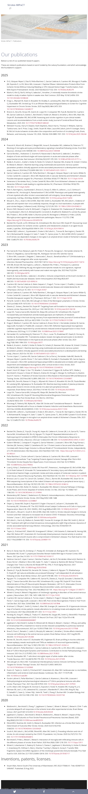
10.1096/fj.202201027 (69, 509)
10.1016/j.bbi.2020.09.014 (68, 576)
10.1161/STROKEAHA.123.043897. (59, 378)
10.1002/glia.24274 (21, 273)
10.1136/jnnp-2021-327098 (76, 476)
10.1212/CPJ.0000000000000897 (23, 620)
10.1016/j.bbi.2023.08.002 (65, 389)
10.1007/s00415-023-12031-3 (54, 170)
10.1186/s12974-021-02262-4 (56, 645)
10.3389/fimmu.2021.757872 (48, 653)
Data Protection (16, 789)
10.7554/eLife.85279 (66, 90)
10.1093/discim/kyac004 (46, 517)
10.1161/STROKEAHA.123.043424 (44, 303)
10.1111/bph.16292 (22, 187)
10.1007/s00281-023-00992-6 (25, 281)
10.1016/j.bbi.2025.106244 (76, 134)
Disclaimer (5, 789)
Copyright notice (29, 789)
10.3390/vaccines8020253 (33, 720)
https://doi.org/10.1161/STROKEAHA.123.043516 (43, 367)
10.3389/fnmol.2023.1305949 (48, 151)
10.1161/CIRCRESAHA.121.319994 (28, 492)
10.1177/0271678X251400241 (37, 123)
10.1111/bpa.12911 (75, 742)
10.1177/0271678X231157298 (60, 320)
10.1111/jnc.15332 (53, 595)
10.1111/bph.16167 (38, 290)
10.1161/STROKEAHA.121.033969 (20, 667)
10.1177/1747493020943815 (22, 737)
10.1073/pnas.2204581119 (40, 539)
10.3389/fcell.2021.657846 (50, 603)
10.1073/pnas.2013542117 (59, 753)
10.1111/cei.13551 (49, 612)
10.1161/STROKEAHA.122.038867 (24, 501)
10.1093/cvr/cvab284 (19, 676)
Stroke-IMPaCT (6, 41)
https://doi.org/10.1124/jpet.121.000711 (69, 590)
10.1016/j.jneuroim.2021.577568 (65, 628)
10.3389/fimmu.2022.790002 (22, 465)
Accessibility (41, 789)
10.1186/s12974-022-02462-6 (56, 484)
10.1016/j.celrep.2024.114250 (60, 198)
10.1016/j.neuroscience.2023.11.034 (53, 409)
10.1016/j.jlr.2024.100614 (53, 228)
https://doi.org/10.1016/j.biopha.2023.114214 (66, 262)
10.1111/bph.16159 (75, 178)
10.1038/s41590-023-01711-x (69, 159)
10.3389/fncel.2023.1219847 (53, 331)
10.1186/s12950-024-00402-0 (69, 206)
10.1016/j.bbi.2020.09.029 (43, 712)
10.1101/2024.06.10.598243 (17, 98)
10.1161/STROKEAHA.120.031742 (52, 695)
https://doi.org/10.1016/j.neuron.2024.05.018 (24, 220)
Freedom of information (56, 789)
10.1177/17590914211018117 (41, 556)
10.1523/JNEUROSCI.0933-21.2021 (71, 440)
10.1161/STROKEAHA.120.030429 (28, 728)
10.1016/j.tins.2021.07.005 (55, 659)
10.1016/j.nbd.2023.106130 (64, 309)
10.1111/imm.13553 (18, 528)
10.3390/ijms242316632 (33, 401)
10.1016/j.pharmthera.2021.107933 (61, 684)
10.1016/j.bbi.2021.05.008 (24, 637)
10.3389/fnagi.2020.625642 (35, 567)
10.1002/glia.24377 (35, 342)
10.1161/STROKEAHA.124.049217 (20, 109)
